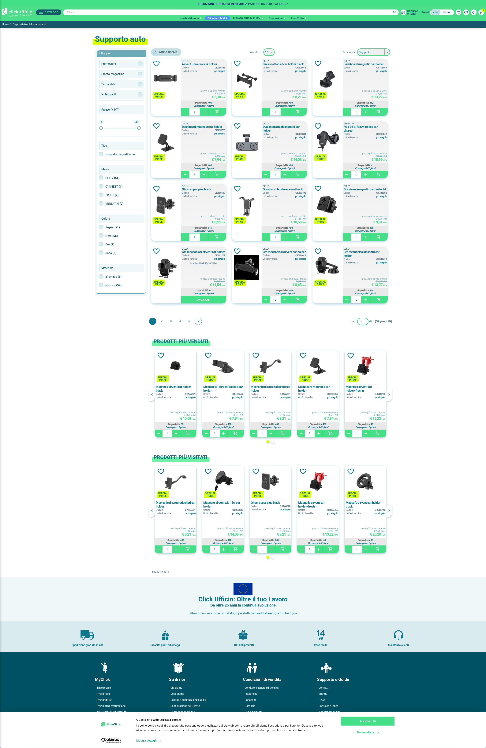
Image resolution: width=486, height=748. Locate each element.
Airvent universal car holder (199, 64)
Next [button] (389, 394)
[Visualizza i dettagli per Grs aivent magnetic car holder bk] (327, 205)
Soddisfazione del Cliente (185, 705)
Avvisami (203, 299)
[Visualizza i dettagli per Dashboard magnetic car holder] (327, 80)
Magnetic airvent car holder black (173, 388)
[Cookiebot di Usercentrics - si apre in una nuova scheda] (111, 740)
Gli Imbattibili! (216, 18)
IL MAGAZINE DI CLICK (246, 18)
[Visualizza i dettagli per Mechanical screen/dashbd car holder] (223, 366)
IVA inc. (447, 12)
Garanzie (250, 705)
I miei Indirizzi (104, 699)
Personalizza (365, 732)
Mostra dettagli (146, 740)
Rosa (110, 253)
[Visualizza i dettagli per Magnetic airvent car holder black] (175, 366)
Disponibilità (201, 102)
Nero (111, 236)
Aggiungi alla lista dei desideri (156, 63)
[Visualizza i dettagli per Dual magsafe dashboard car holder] (247, 142)
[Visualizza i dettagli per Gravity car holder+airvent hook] (247, 205)
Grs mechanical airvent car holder (203, 252)
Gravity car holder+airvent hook (283, 189)
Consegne (250, 699)
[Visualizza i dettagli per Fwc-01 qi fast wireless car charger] (327, 142)
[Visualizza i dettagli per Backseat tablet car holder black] (247, 80)
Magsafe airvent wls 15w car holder (221, 504)
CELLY (112, 178)
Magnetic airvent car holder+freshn (359, 388)
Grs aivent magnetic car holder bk (365, 189)
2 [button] (273, 441)
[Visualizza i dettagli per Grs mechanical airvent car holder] (166, 268)
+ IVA (435, 12)
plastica (113, 285)
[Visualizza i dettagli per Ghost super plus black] (166, 205)
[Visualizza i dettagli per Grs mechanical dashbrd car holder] (327, 268)
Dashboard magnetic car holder (364, 64)
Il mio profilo (103, 687)
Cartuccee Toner (412, 12)
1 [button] (268, 441)
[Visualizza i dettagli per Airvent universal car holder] (166, 80)
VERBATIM (114, 203)
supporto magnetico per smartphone (122, 154)
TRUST (111, 195)
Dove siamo (177, 693)
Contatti (323, 687)
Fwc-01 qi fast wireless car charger (361, 128)
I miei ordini (103, 693)
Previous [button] (152, 394)
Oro (109, 244)
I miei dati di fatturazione (110, 705)
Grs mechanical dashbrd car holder (361, 254)
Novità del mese (189, 18)
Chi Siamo (176, 687)
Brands (323, 693)
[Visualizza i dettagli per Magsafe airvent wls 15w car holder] (223, 482)
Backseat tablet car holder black (283, 64)
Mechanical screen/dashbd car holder (223, 388)
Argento (112, 227)
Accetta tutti (368, 721)
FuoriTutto (297, 18)
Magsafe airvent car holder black (363, 504)
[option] (243, 3)
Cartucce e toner (328, 705)
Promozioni (276, 18)
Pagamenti (251, 693)
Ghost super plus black (196, 189)
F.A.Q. (322, 699)
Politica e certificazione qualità (188, 699)
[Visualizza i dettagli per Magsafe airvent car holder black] (365, 482)
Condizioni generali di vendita (262, 687)
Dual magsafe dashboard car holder (281, 128)
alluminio (113, 276)
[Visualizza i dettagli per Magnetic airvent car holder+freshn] (365, 366)
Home (5, 24)
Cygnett (113, 186)
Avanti (198, 321)
